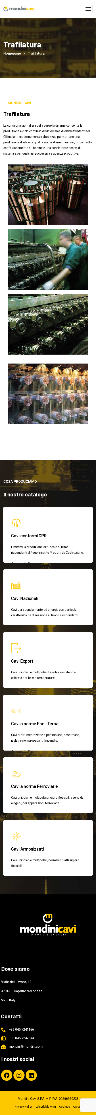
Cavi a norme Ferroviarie (34, 786)
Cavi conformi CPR (29, 535)
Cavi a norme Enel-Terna (34, 723)
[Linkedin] (31, 1075)
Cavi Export (22, 661)
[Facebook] (6, 1075)
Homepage (12, 53)
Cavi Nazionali (24, 598)
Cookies (64, 1106)
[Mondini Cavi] (19, 9)
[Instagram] (19, 1075)
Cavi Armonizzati (27, 848)
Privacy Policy (23, 1106)
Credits (77, 1106)
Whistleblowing (46, 1106)
